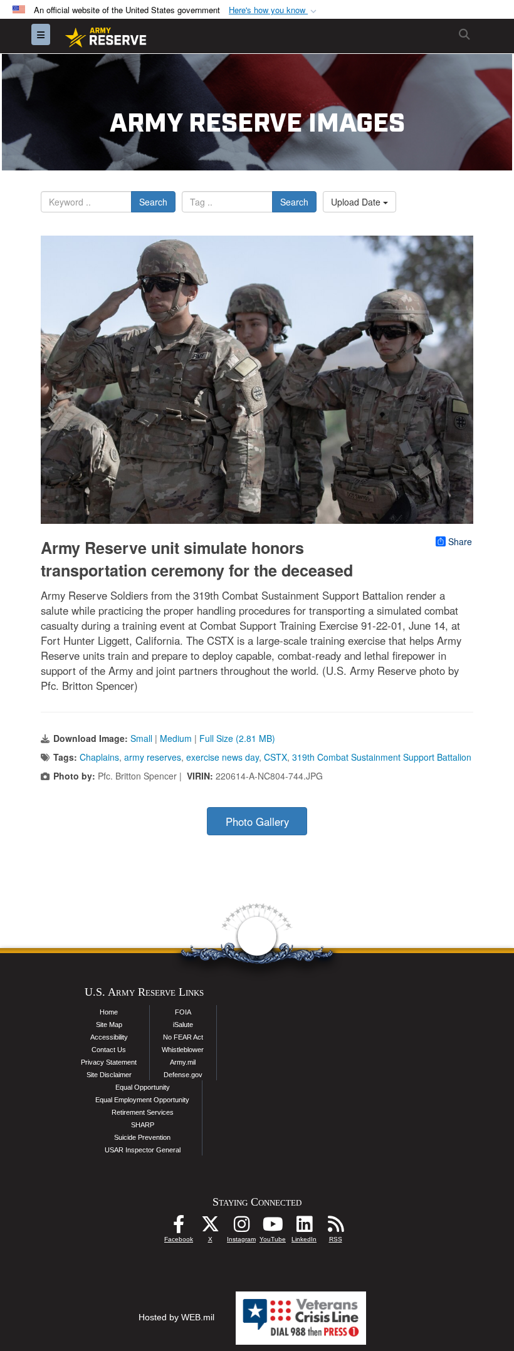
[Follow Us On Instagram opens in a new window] (241, 1228)
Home (109, 1012)
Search (153, 202)
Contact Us (109, 1049)
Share (460, 541)
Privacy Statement (109, 1062)
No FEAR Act (183, 1037)
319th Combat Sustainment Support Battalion (381, 757)
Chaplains (99, 757)
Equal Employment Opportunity (142, 1099)
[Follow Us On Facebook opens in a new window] (178, 1228)
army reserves (152, 757)
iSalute (183, 1024)
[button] (274, 10)
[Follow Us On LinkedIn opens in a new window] (304, 1228)
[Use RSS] (335, 1228)
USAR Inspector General (143, 1150)
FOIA (183, 1012)
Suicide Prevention (142, 1137)
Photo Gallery (257, 821)
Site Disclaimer (109, 1074)
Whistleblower (183, 1049)
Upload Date (357, 202)
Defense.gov (183, 1074)
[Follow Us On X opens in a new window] (210, 1228)
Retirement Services (143, 1112)
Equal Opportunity (142, 1087)
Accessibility (109, 1037)
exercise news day (222, 757)
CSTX (275, 757)
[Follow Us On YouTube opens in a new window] (272, 1228)
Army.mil (183, 1062)
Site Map (109, 1024)
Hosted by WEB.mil (176, 1317)
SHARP (142, 1125)
